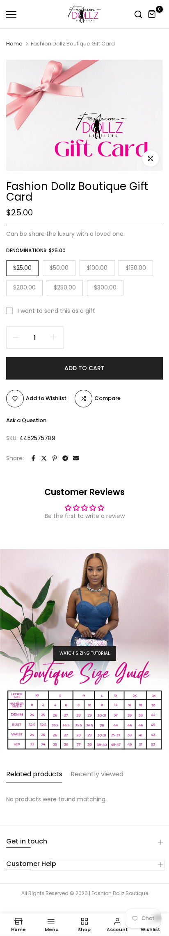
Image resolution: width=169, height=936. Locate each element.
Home (14, 43)
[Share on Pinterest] (54, 458)
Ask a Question (26, 420)
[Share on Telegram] (65, 458)
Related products (34, 774)
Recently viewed (97, 774)
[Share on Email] (76, 458)
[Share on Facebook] (33, 458)
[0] (152, 14)
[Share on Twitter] (44, 458)
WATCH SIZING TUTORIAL (84, 653)
